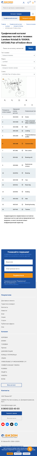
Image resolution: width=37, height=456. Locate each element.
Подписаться (18, 275)
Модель (3, 65)
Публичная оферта (7, 324)
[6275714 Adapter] (25, 105)
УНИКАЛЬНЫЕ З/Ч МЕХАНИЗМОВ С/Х (13, 361)
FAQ (2, 327)
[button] (24, 3)
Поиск (30, 48)
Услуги (3, 320)
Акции (3, 317)
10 (11, 87)
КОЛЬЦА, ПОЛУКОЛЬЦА (9, 355)
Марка (3, 59)
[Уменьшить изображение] (12, 100)
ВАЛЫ (3, 379)
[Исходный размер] (19, 100)
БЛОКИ (3, 341)
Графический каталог (10, 18)
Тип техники (5, 52)
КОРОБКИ (4, 337)
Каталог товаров (16, 14)
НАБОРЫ (4, 375)
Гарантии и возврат (8, 304)
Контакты (4, 307)
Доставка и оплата (7, 300)
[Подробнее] (22, 117)
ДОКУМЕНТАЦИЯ (7, 351)
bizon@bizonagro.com (8, 405)
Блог (2, 314)
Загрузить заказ (27, 18)
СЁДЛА (3, 358)
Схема (3, 71)
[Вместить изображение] (26, 100)
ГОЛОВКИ (4, 344)
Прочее (3, 348)
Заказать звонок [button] (11, 413)
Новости (4, 310)
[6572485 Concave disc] (32, 105)
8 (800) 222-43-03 (10, 408)
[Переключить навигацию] (32, 14)
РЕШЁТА (4, 372)
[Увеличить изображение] (5, 100)
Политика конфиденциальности (12, 446)
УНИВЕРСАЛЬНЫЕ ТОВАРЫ (10, 365)
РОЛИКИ (4, 368)
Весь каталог (11, 385)
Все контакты (11, 418)
